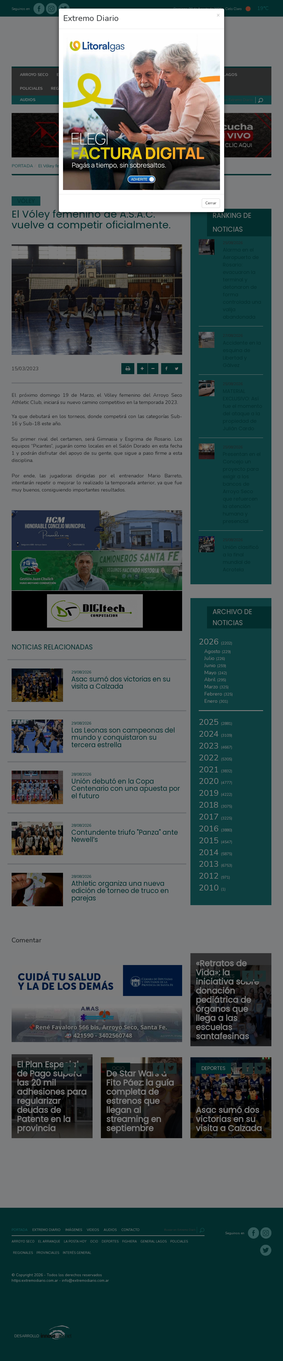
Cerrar (210, 203)
